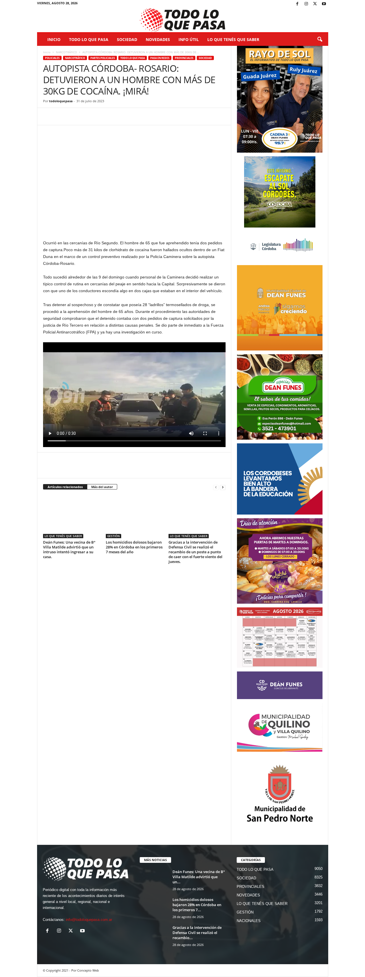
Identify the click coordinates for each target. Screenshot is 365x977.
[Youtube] (324, 4)
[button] (319, 39)
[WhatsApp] (75, 116)
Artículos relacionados (65, 487)
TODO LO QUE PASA (88, 39)
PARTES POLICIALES (102, 58)
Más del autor (102, 487)
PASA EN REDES (159, 58)
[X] (315, 4)
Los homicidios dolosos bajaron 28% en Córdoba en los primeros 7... (197, 904)
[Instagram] (306, 4)
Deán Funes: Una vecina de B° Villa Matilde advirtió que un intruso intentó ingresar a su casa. (69, 549)
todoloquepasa (61, 101)
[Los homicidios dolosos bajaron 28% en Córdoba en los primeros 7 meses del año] (134, 516)
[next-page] (223, 487)
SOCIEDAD (127, 39)
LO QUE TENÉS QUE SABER (233, 39)
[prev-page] (216, 487)
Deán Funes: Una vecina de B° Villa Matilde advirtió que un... (199, 876)
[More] (128, 116)
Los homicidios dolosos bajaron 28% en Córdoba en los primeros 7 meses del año (134, 547)
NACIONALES (249, 921)
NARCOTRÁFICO (66, 52)
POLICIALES (52, 58)
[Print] (114, 116)
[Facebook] (297, 4)
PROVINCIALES (184, 58)
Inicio (53, 39)
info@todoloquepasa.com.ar (89, 919)
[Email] (101, 116)
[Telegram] (88, 116)
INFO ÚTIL (189, 39)
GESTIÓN (113, 536)
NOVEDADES (158, 39)
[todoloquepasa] (182, 20)
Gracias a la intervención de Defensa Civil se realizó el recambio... (197, 932)
